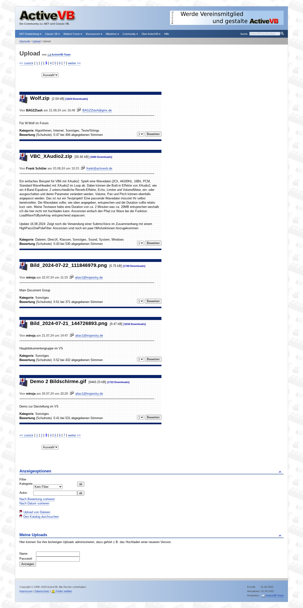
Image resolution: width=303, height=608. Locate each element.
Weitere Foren (71, 33)
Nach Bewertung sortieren (37, 499)
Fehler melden (64, 591)
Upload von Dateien (36, 512)
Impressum (25, 591)
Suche (244, 33)
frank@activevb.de (99, 168)
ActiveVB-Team (61, 54)
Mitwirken (111, 33)
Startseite (24, 41)
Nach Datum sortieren (34, 503)
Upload (36, 41)
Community (129, 33)
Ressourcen (93, 33)
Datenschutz (42, 591)
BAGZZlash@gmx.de (97, 110)
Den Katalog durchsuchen (41, 516)
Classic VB (51, 33)
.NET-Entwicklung (29, 33)
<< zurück (26, 63)
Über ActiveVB (150, 33)
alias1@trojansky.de (89, 277)
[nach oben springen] (281, 471)
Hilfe (166, 33)
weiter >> (74, 63)
